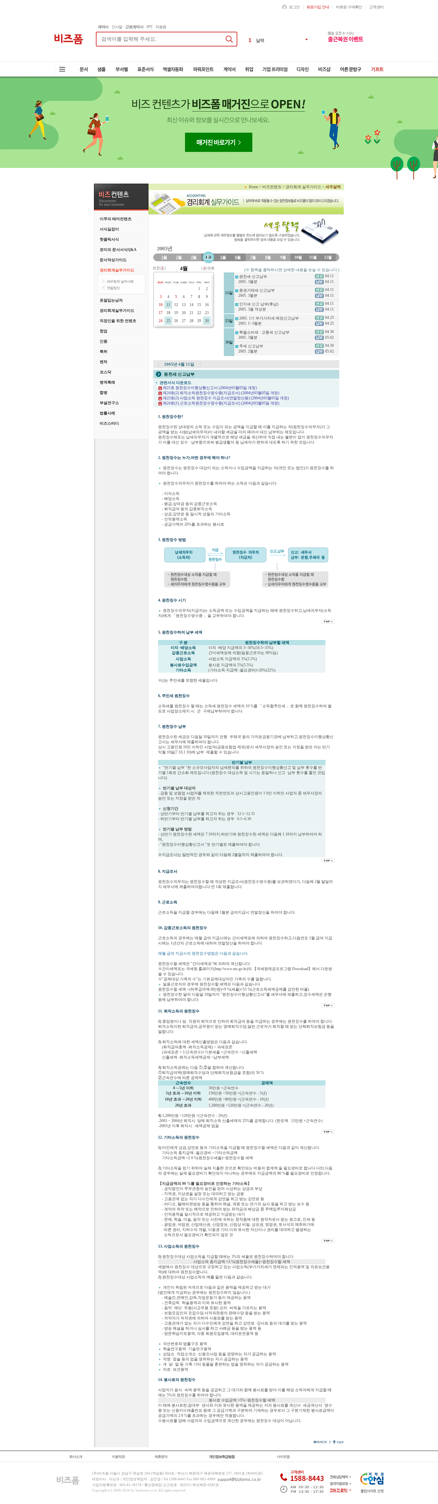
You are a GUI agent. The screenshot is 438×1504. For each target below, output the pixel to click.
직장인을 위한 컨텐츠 (118, 321)
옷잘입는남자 (111, 300)
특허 (103, 351)
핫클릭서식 (109, 239)
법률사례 (107, 413)
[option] (279, 39)
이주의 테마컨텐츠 (115, 219)
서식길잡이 (109, 229)
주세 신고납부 (251, 346)
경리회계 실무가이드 (303, 187)
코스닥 (105, 372)
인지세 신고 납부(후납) (258, 304)
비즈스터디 (109, 423)
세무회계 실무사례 (120, 281)
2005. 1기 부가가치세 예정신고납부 (269, 318)
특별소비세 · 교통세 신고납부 (264, 332)
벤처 (103, 362)
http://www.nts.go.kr (231, 969)
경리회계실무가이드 (117, 270)
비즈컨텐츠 (272, 187)
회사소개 (75, 1456)
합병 (103, 392)
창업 (103, 331)
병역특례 (107, 382)
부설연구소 (109, 403)
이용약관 (118, 1456)
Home (253, 187)
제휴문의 (161, 1456)
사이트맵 (283, 1456)
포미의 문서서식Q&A (118, 249)
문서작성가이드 (113, 260)
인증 (103, 341)
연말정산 (113, 288)
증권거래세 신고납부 (257, 290)
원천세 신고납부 (253, 276)
